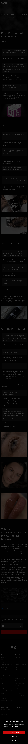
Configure (14, 736)
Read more (14, 740)
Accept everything (14, 732)
